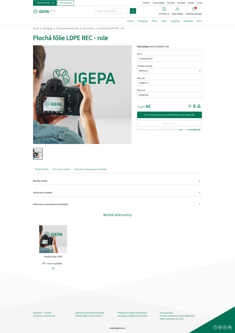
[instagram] (225, 327)
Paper (164, 21)
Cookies (47, 312)
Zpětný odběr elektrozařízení (89, 315)
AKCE (199, 21)
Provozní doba (166, 312)
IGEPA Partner (43, 2)
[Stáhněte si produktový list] (194, 106)
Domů (36, 28)
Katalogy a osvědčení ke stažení (132, 315)
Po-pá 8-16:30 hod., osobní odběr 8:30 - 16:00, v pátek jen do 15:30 (177, 317)
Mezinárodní (66, 2)
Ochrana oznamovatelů (44, 315)
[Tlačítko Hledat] (133, 11)
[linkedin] (220, 327)
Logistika (175, 21)
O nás (199, 2)
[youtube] (230, 327)
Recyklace (188, 21)
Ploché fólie (88, 28)
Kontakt (181, 2)
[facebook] (215, 327)
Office (154, 21)
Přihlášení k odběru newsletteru (132, 312)
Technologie (158, 2)
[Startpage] (55, 11)
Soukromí (37, 312)
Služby (191, 2)
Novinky (171, 2)
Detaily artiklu (41, 169)
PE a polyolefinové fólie (67, 28)
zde (181, 129)
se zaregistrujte (194, 129)
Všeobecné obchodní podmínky (89, 312)
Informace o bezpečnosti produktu (90, 169)
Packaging (143, 21)
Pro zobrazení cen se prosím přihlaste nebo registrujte (169, 114)
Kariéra (146, 2)
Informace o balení (61, 169)
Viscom (130, 21)
